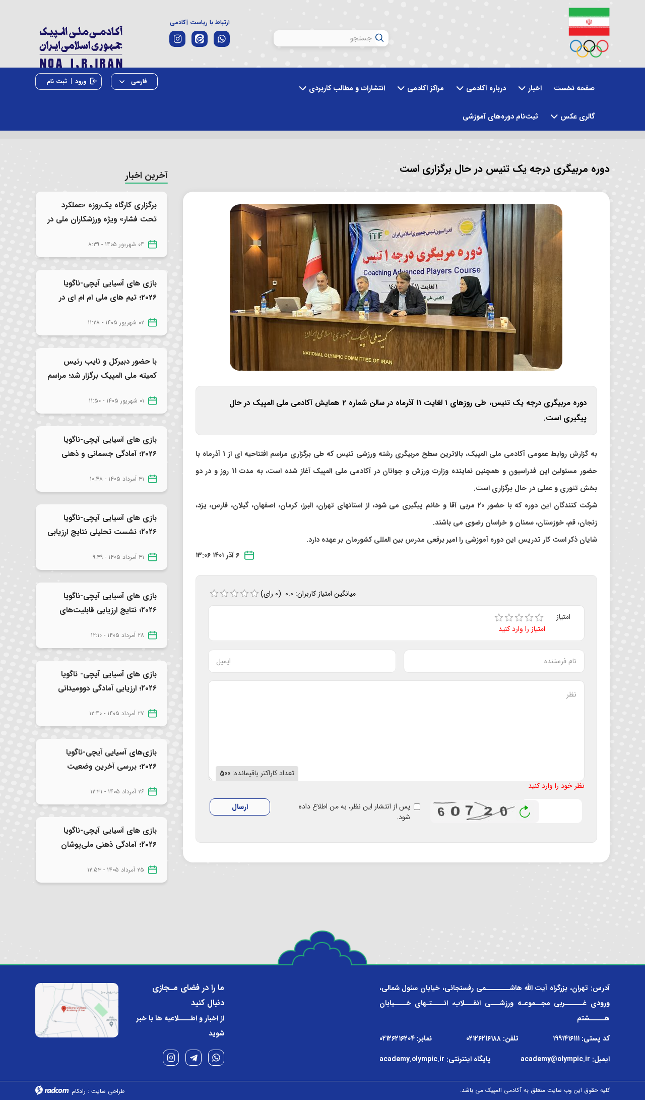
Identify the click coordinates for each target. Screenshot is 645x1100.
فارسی (138, 81)
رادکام (79, 1091)
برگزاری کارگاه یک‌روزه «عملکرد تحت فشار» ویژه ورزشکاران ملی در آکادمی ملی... (102, 219)
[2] (508, 617)
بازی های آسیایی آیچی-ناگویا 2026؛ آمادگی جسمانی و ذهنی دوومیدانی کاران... (109, 454)
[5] (539, 617)
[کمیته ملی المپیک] (589, 32)
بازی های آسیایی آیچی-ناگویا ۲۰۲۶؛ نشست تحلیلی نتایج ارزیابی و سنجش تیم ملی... (102, 532)
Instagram (171, 1058)
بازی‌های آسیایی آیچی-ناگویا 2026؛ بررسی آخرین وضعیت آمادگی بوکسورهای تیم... (111, 766)
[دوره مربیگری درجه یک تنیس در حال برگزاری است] (396, 287)
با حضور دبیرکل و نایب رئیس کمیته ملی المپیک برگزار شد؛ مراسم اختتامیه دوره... (102, 376)
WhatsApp (216, 1058)
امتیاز (563, 617)
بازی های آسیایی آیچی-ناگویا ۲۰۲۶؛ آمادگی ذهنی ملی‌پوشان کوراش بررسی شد (109, 845)
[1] (498, 617)
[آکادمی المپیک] (80, 44)
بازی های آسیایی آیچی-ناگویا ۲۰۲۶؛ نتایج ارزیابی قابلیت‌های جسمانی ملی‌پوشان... (108, 610)
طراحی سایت (107, 1091)
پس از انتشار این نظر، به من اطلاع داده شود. (354, 812)
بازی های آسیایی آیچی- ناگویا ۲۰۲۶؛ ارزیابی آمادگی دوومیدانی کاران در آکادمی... (107, 688)
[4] (529, 617)
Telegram (193, 1058)
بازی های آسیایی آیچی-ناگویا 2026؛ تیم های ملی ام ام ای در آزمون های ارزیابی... (108, 297)
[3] (519, 617)
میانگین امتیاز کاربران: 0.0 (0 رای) (308, 593)
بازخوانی (525, 809)
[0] (214, 593)
